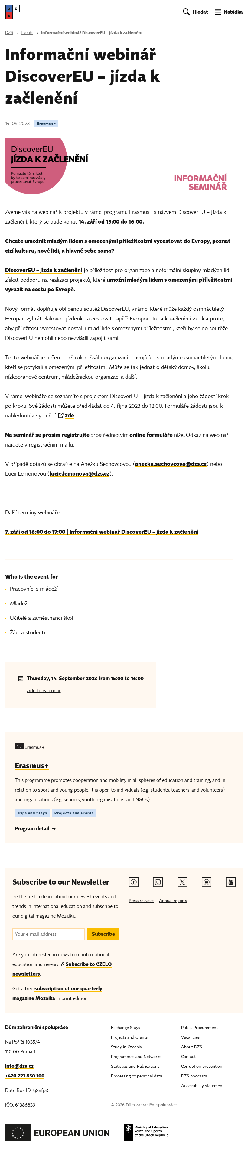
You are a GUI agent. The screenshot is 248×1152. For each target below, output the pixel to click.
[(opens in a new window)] (57, 1134)
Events (27, 32)
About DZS (191, 1047)
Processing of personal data (136, 1076)
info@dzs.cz (19, 1066)
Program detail (32, 828)
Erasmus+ (46, 123)
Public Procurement (199, 1027)
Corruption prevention (201, 1066)
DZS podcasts (194, 1076)
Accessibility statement (202, 1085)
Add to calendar (44, 691)
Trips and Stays (32, 813)
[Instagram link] (158, 882)
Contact (188, 1056)
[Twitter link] (182, 882)
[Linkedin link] (206, 882)
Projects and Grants (74, 813)
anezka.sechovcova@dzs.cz (171, 463)
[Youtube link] (231, 882)
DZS (9, 32)
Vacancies (190, 1037)
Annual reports (173, 900)
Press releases (141, 900)
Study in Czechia (126, 1047)
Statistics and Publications (135, 1066)
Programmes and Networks (136, 1056)
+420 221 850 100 (24, 1076)
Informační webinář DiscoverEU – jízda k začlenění (91, 32)
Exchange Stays (125, 1027)
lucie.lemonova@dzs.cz (79, 473)
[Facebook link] (134, 882)
